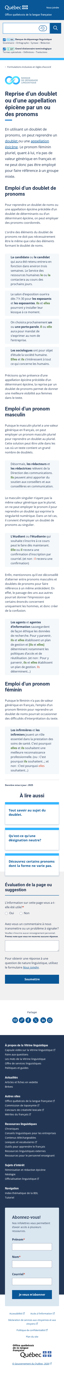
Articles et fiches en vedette (21, 1082)
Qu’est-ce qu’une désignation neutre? (25, 838)
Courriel (18, 1274)
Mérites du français (16, 1114)
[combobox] (26, 28)
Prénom (18, 1239)
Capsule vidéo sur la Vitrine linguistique (29, 1050)
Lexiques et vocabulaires (19, 1142)
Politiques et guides (16, 1068)
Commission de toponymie (21, 1105)
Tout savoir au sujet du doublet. (27, 812)
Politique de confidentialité (31, 1330)
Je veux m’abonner (32, 1295)
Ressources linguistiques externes (25, 1151)
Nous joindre (52, 7)
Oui (11, 913)
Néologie (10, 1174)
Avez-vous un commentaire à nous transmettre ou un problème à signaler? (32, 926)
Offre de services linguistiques (23, 1063)
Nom (16, 1257)
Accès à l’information (41, 1313)
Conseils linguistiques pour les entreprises (30, 1133)
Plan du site (32, 1336)
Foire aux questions (16, 1054)
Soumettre (32, 979)
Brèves (9, 1086)
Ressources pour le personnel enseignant (30, 1155)
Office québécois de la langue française (28, 14)
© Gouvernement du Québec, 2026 (30, 1363)
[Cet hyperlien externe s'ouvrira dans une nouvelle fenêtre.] (16, 7)
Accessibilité (15, 1313)
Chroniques (12, 1128)
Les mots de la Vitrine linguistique (25, 1059)
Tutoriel (9, 1197)
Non (27, 913)
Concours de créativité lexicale (23, 1110)
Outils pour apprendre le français (25, 1146)
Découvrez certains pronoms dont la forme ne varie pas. (32, 863)
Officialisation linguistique (20, 1178)
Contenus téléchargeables (20, 1137)
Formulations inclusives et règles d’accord (29, 67)
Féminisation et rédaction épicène (25, 1169)
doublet (11, 141)
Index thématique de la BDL (21, 1193)
